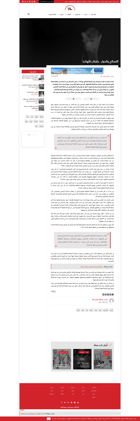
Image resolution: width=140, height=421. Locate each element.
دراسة (94, 1)
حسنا (49, 419)
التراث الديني (105, 310)
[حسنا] (138, 418)
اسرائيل (36, 117)
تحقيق (106, 1)
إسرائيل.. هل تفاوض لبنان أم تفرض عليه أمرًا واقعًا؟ (62, 365)
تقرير (117, 1)
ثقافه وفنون (52, 14)
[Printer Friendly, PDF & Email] (53, 292)
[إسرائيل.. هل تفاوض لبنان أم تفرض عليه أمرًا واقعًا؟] (62, 359)
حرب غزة (41, 121)
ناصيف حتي (66, 362)
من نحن (66, 1)
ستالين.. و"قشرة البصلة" (32, 92)
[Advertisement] (82, 331)
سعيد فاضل (86, 360)
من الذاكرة (84, 1)
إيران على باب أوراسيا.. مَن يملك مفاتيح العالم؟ (31, 107)
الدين (87, 310)
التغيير (100, 310)
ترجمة (98, 1)
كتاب (102, 1)
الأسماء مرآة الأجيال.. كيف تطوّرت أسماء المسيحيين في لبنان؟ (30, 100)
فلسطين (77, 14)
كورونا (94, 397)
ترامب (27, 117)
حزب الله (36, 121)
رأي (114, 1)
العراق (69, 14)
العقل (83, 310)
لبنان (85, 14)
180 (109, 360)
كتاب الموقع (72, 1)
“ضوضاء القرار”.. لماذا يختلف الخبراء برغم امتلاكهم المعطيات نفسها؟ (83, 366)
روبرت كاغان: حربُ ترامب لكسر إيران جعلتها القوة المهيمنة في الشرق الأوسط (103, 366)
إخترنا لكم (79, 1)
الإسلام (111, 310)
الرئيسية (93, 14)
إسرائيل (41, 117)
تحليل (110, 1)
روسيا (31, 121)
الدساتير (91, 310)
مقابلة (89, 1)
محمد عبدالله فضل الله (107, 76)
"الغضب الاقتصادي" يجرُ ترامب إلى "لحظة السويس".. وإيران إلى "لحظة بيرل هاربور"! (30, 78)
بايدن (32, 117)
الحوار (96, 310)
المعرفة (78, 310)
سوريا (61, 14)
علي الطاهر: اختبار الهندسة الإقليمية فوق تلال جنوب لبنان (30, 86)
